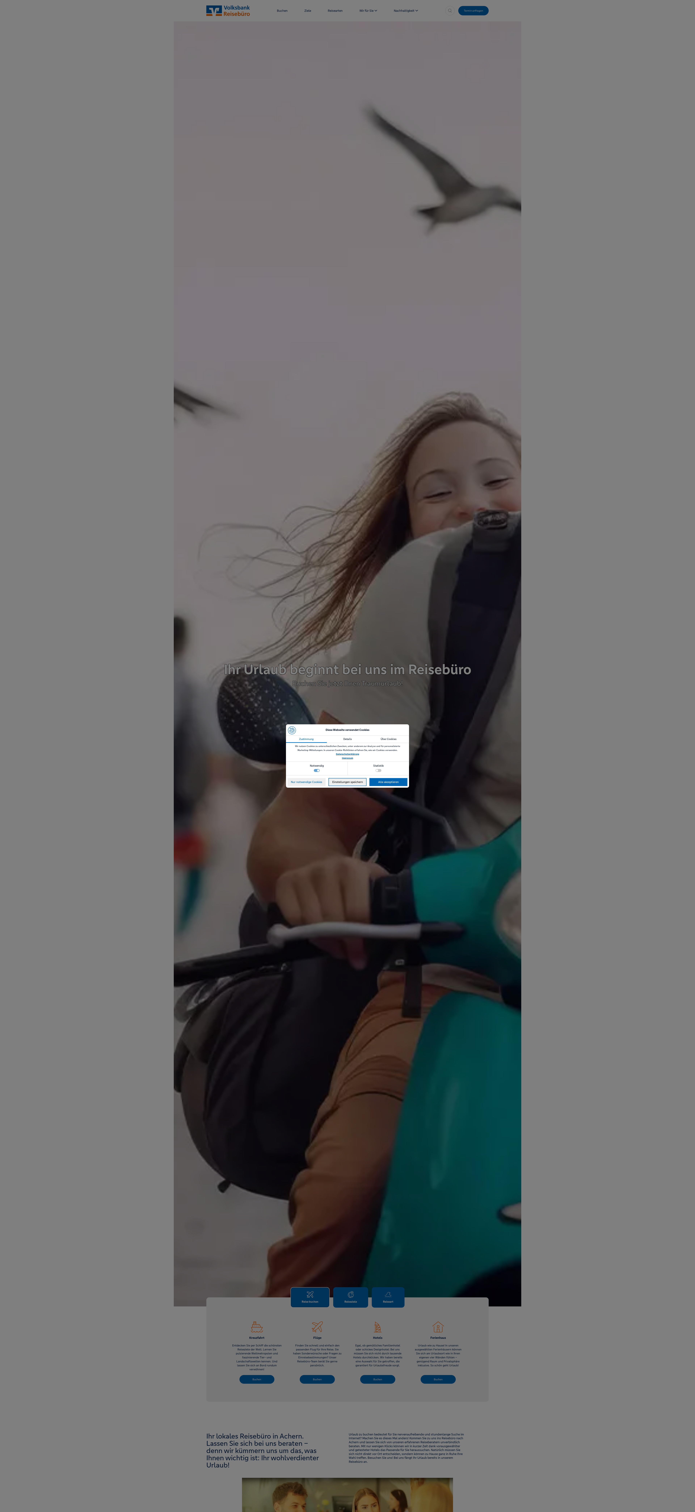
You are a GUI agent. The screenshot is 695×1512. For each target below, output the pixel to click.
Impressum (347, 758)
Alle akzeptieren (388, 782)
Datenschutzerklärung (347, 754)
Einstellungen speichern (347, 782)
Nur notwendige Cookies (306, 782)
